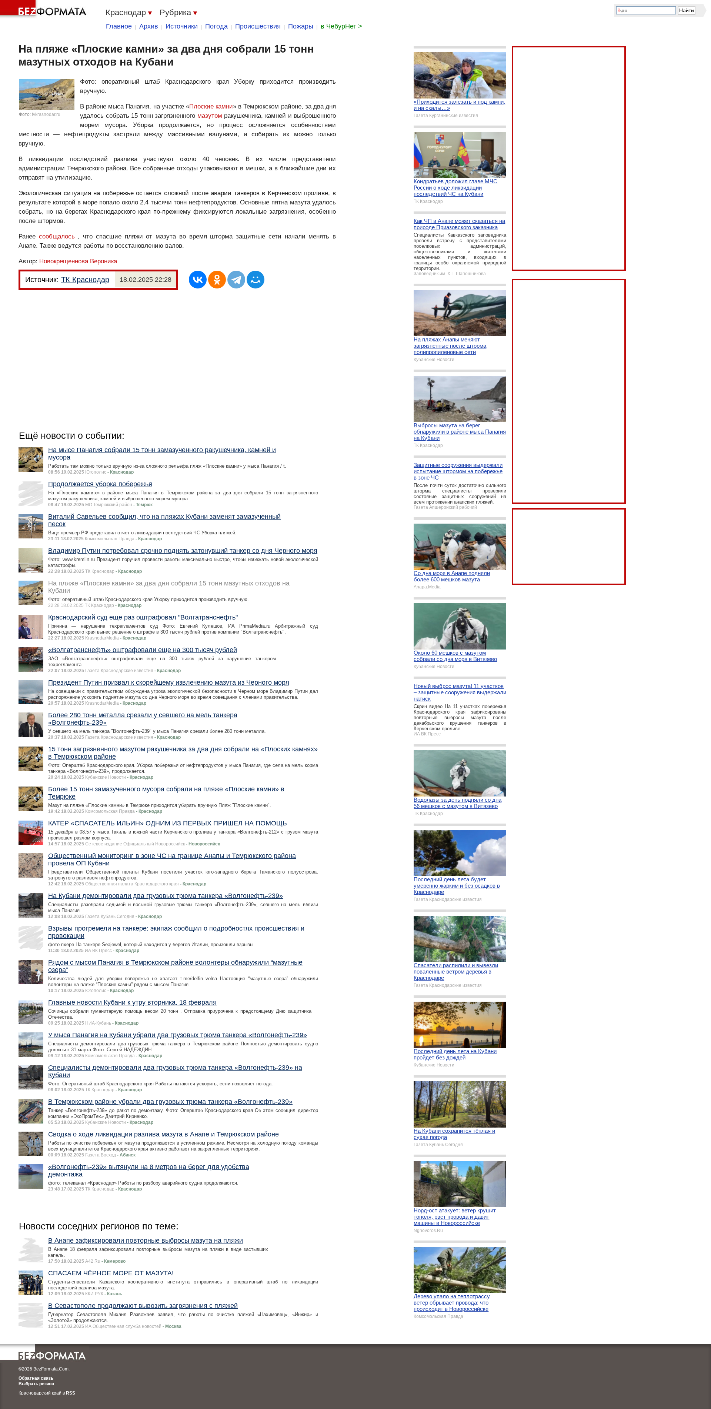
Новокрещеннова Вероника (78, 261)
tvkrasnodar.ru (46, 114)
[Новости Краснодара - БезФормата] (44, 9)
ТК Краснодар (85, 280)
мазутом (209, 115)
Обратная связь (36, 1378)
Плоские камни (211, 106)
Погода (216, 26)
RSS (70, 1393)
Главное (119, 26)
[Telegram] (236, 279)
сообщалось (57, 236)
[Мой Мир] (255, 279)
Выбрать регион (36, 1383)
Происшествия (258, 26)
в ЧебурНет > (341, 26)
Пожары (300, 26)
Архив (148, 26)
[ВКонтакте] (198, 279)
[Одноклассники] (217, 279)
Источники (182, 26)
